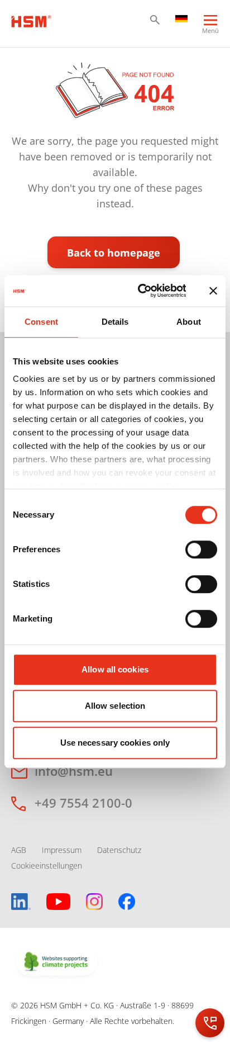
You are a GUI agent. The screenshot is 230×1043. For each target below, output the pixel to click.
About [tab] (188, 321)
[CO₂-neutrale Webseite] (56, 962)
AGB (18, 850)
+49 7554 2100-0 (83, 802)
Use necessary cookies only (115, 742)
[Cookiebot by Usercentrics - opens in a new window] (140, 290)
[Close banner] (213, 291)
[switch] (201, 549)
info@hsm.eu (74, 770)
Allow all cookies (115, 669)
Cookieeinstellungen (46, 865)
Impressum (62, 850)
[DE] (181, 17)
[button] (154, 19)
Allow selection (115, 705)
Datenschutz (119, 850)
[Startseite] (31, 20)
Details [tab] (115, 321)
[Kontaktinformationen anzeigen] (209, 1022)
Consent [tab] (41, 321)
